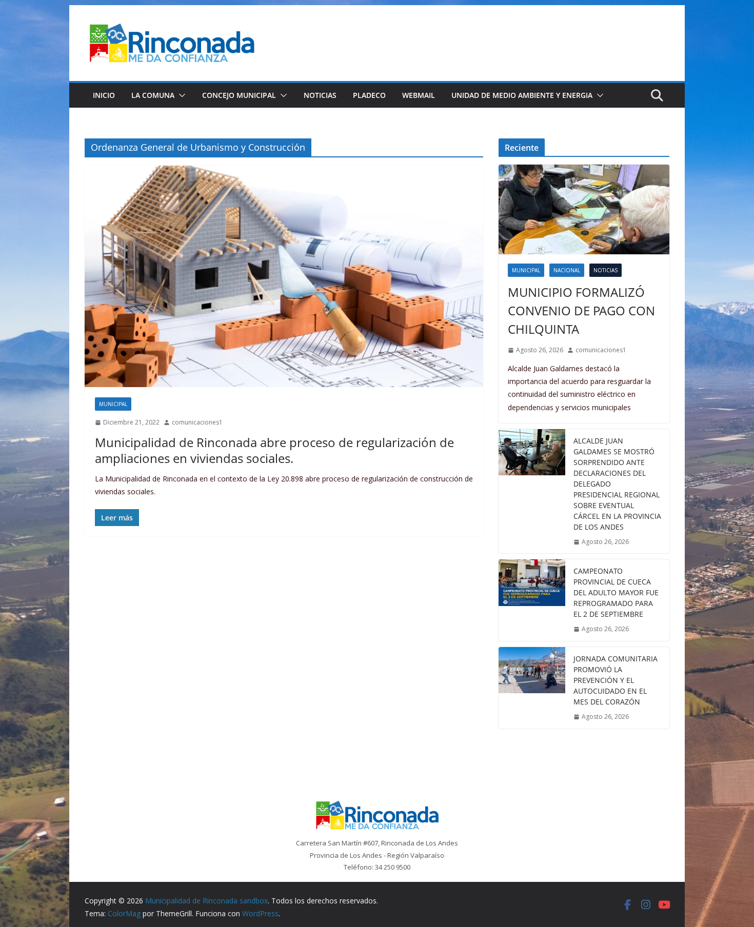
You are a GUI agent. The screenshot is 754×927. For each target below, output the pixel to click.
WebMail (418, 95)
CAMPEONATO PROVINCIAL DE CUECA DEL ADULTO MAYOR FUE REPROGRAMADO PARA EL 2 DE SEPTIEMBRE (616, 592)
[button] (180, 95)
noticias (605, 270)
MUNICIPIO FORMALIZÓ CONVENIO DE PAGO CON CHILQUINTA (581, 310)
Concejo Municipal (239, 95)
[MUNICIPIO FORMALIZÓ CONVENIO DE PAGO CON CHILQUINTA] (584, 209)
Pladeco (369, 95)
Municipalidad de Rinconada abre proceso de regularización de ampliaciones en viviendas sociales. (274, 450)
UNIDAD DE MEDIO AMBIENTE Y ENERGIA (521, 95)
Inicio (104, 95)
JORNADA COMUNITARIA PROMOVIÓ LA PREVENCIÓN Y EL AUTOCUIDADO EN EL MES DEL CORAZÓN (615, 680)
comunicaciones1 (197, 422)
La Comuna (152, 95)
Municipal (113, 404)
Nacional (566, 270)
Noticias (320, 95)
